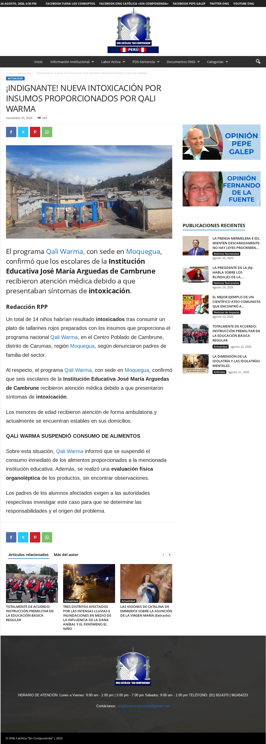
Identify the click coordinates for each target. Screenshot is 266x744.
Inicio (38, 61)
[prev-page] (163, 554)
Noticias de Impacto (226, 312)
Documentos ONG (181, 61)
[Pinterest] (35, 132)
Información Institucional (69, 61)
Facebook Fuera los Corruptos (70, 3)
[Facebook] (11, 132)
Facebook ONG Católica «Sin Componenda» (134, 3)
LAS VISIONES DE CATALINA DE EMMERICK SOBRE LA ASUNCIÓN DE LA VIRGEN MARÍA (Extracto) (146, 611)
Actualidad (24, 73)
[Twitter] (23, 132)
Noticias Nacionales (226, 253)
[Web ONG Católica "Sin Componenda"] (133, 30)
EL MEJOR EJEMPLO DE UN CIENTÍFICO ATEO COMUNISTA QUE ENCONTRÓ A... (236, 302)
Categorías (215, 61)
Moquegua (143, 251)
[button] (258, 61)
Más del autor (66, 554)
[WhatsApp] (47, 132)
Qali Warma (64, 337)
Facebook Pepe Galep (189, 3)
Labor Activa (111, 61)
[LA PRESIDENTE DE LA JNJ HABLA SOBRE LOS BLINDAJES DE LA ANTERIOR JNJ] (196, 275)
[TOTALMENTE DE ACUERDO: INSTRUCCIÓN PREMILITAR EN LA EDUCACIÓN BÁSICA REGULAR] (32, 583)
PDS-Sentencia (143, 61)
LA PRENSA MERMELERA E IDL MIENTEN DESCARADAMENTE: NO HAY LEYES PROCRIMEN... (236, 243)
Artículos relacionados (29, 554)
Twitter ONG (219, 3)
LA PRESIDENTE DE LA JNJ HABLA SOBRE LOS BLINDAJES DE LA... (232, 272)
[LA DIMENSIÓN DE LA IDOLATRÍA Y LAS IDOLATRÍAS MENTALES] (196, 363)
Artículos (219, 372)
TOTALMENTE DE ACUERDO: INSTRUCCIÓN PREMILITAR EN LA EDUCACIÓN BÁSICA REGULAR (30, 613)
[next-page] (169, 554)
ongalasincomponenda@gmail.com (143, 706)
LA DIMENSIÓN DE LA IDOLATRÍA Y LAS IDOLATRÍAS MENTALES (236, 361)
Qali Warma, (65, 251)
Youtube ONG (243, 3)
